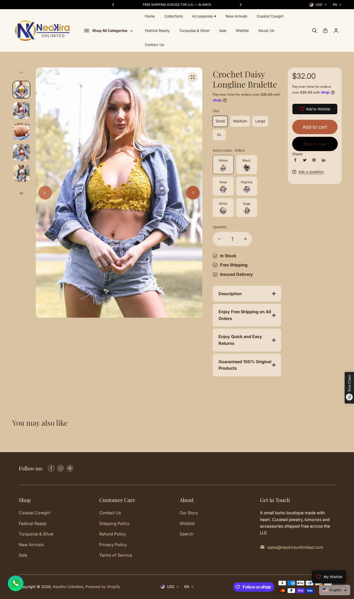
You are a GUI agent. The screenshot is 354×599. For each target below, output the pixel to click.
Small (220, 121)
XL (219, 134)
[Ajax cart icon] (325, 31)
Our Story (189, 512)
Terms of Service (115, 555)
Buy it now (315, 144)
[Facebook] (295, 160)
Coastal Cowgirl (270, 16)
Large (260, 121)
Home (150, 16)
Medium (240, 121)
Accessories (202, 16)
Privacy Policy (113, 544)
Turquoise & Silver (194, 30)
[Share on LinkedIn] (323, 160)
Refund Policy (112, 534)
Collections (173, 16)
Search (186, 534)
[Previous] (113, 5)
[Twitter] (305, 160)
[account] (336, 31)
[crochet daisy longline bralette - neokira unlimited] (192, 77)
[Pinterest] (314, 160)
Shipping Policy (114, 523)
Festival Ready (157, 30)
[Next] (240, 5)
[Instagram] (60, 468)
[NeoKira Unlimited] (42, 31)
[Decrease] (219, 239)
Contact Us (154, 44)
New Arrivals (236, 16)
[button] (335, 590)
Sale (222, 30)
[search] (314, 31)
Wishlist (242, 30)
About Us (266, 30)
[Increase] (245, 239)
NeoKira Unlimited (68, 586)
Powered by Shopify (102, 586)
